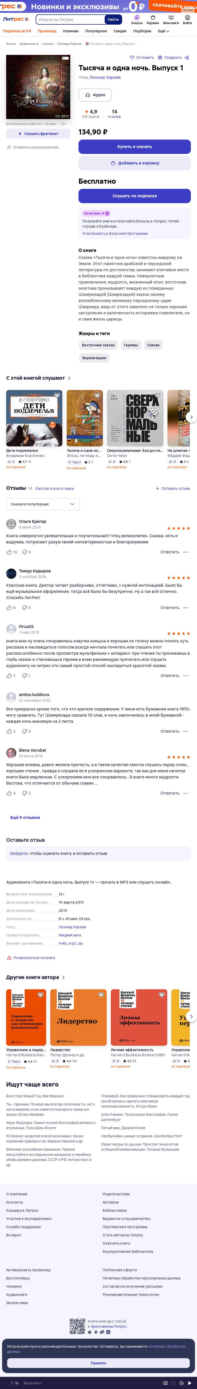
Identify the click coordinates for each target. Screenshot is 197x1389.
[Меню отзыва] (186, 552)
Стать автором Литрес (123, 1235)
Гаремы (131, 345)
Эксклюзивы (17, 1302)
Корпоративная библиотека (128, 1251)
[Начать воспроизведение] (190, 1383)
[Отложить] (57, 395)
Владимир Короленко (25, 455)
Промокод (47, 31)
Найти (113, 19)
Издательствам (116, 1194)
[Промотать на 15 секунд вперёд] (182, 1383)
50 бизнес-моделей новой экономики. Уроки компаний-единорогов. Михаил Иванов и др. (44, 1138)
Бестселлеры (18, 1278)
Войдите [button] (18, 853)
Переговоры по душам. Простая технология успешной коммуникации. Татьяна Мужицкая (140, 1147)
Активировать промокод (28, 1270)
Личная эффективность (132, 1050)
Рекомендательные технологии (131, 1294)
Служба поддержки (23, 1227)
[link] (91, 522)
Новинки (70, 31)
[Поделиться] (188, 57)
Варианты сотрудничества (126, 1218)
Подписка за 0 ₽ (17, 31)
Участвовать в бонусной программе (115, 233)
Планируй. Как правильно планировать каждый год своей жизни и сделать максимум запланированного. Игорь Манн (145, 1101)
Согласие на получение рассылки (133, 1286)
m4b (63, 943)
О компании (16, 1194)
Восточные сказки (98, 345)
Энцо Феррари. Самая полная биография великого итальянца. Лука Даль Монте (51, 1125)
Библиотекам (115, 1210)
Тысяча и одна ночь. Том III (85, 450)
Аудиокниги (16, 1294)
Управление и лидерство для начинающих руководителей (26, 1050)
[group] (98, 524)
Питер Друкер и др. (67, 1055)
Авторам (111, 1202)
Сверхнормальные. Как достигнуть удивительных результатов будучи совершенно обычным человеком (135, 450)
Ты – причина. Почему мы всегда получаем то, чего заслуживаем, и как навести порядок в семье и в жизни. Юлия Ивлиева (50, 1109)
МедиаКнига (70, 935)
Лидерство (60, 1050)
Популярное (96, 31)
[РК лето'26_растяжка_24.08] (98, 6)
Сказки (153, 345)
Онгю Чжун (117, 455)
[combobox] (70, 19)
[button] (91, 113)
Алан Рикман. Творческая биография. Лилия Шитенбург (139, 1117)
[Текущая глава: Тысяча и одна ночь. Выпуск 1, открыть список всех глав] (165, 1383)
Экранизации (94, 358)
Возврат (13, 1235)
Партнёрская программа (125, 1227)
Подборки (142, 31)
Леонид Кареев (72, 927)
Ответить (170, 552)
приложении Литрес (109, 1326)
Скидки (120, 31)
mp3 (72, 943)
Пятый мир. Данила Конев (123, 1128)
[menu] (43, 504)
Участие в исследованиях (29, 1218)
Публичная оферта (120, 1270)
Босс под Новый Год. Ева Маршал (35, 1096)
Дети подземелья (22, 450)
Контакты (14, 1202)
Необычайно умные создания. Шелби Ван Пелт (141, 1136)
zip (80, 943)
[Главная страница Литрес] (15, 19)
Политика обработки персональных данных (142, 1278)
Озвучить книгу (117, 1243)
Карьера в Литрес (22, 1210)
